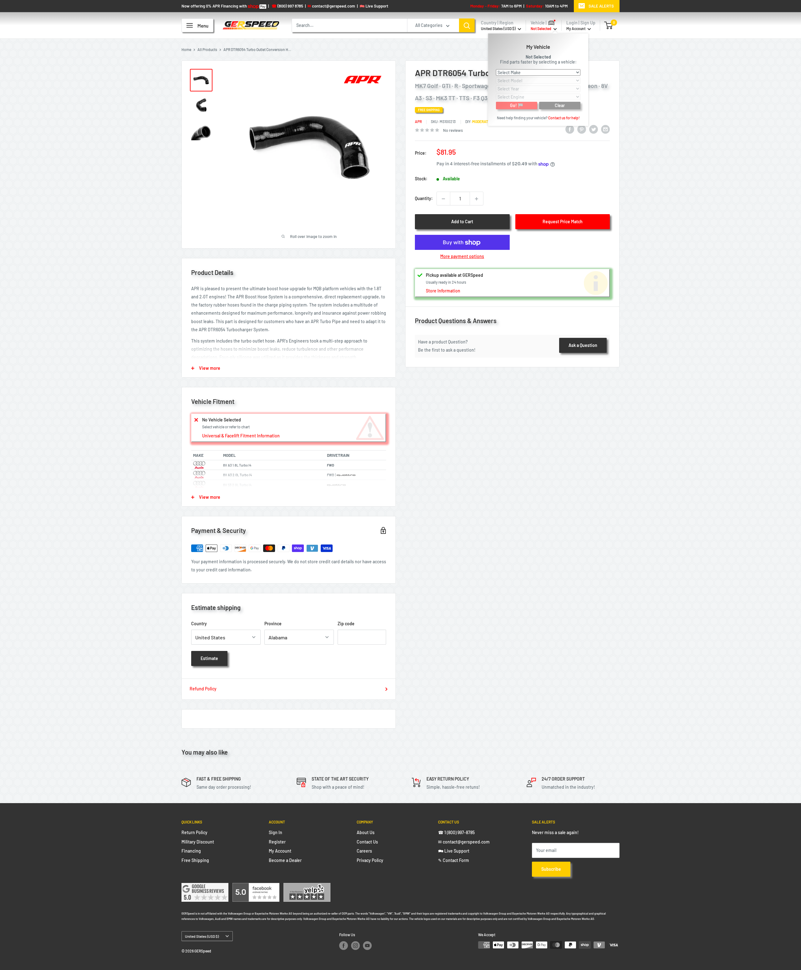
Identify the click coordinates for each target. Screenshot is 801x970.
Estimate (209, 658)
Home (186, 49)
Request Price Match (563, 221)
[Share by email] (605, 129)
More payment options (462, 256)
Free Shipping (195, 860)
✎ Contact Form (453, 860)
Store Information (443, 290)
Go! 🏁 (516, 105)
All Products (207, 49)
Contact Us (367, 841)
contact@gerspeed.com (331, 5)
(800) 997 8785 (287, 5)
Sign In (275, 832)
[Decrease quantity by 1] (443, 198)
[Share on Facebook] (569, 129)
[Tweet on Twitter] (593, 129)
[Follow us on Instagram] (355, 945)
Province (273, 623)
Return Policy (194, 832)
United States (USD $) (202, 936)
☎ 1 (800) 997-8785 (456, 832)
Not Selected (538, 56)
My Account (576, 28)
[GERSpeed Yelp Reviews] (306, 887)
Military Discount (197, 841)
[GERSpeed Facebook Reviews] (255, 887)
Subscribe (551, 869)
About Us (366, 832)
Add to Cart (462, 221)
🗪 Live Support (453, 851)
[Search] (467, 25)
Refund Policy (203, 688)
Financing (191, 851)
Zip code (346, 623)
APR (418, 122)
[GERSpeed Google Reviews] (204, 887)
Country (199, 623)
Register (277, 841)
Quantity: (424, 198)
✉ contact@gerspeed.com (464, 841)
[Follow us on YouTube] (367, 945)
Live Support (374, 5)
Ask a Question (583, 345)
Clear (560, 105)
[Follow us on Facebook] (343, 945)
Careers (364, 851)
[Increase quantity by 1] (476, 198)
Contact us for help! (564, 117)
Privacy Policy (370, 860)
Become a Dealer (285, 860)
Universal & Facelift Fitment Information (241, 435)
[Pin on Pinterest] (581, 129)
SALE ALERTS (601, 5)
